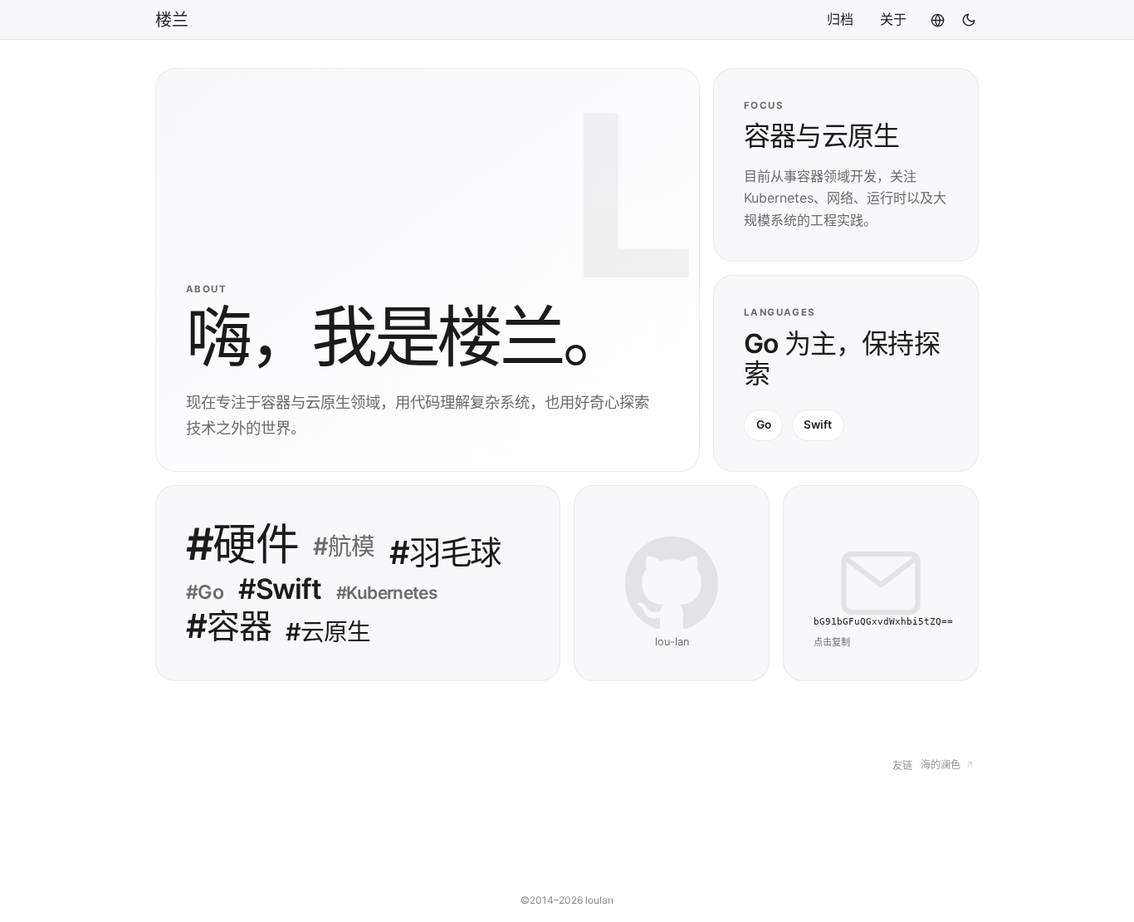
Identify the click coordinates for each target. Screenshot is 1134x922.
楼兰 (171, 20)
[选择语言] (938, 20)
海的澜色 (947, 764)
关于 (893, 19)
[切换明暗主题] (962, 19)
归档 (840, 19)
